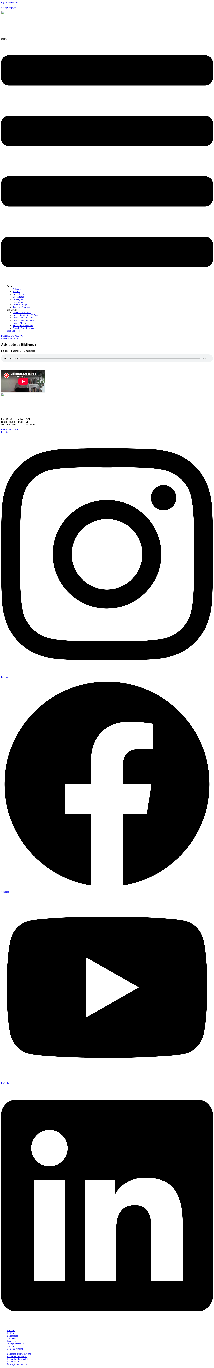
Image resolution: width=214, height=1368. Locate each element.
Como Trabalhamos (22, 312)
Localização (18, 296)
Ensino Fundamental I (23, 317)
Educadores (18, 294)
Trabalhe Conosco (21, 307)
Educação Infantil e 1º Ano (25, 315)
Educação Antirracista (23, 325)
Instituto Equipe (20, 304)
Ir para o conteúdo (9, 2)
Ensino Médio (19, 323)
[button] (107, 160)
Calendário (18, 302)
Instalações (18, 299)
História (16, 291)
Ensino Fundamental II (23, 320)
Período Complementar (23, 328)
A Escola (17, 289)
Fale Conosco (13, 331)
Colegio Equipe (8, 7)
